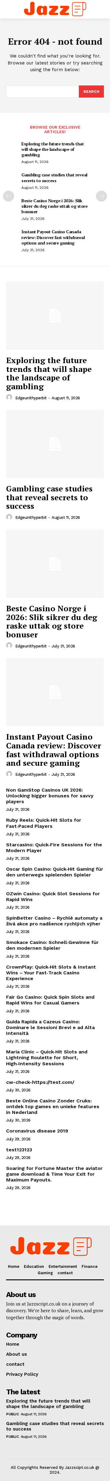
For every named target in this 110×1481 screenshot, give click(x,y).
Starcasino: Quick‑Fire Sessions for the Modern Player (54, 847)
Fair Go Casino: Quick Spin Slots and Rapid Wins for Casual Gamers (50, 1000)
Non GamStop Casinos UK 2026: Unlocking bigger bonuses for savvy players (50, 795)
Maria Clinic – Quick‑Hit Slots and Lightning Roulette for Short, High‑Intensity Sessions (46, 1057)
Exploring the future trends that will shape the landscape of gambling (52, 149)
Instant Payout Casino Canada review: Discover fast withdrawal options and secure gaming (53, 237)
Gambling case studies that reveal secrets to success (54, 177)
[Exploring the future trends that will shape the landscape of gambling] (55, 316)
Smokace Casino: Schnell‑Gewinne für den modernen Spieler (52, 945)
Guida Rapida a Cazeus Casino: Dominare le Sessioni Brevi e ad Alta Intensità (50, 1027)
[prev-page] (8, 196)
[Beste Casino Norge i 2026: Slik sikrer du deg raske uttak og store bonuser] (55, 564)
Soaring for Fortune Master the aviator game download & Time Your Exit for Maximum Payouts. (54, 1174)
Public (12, 1414)
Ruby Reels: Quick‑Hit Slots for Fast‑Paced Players (43, 823)
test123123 (19, 1150)
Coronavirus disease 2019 (37, 1131)
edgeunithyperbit (31, 398)
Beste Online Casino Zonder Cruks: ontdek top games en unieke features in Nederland (52, 1106)
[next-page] (101, 196)
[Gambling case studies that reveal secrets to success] (55, 444)
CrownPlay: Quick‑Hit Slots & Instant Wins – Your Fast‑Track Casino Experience (51, 972)
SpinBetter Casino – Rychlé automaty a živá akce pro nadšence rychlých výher (54, 921)
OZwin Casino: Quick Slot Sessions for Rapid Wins (53, 896)
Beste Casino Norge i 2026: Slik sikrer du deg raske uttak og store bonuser (54, 206)
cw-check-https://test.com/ (40, 1082)
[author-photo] (10, 397)
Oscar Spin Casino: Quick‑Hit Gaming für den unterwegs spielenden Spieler (54, 872)
